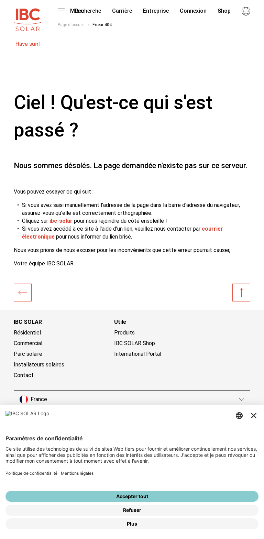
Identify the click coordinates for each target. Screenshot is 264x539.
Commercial (28, 343)
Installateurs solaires (39, 364)
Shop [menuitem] (224, 11)
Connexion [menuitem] (193, 11)
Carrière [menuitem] (122, 11)
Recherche (87, 11)
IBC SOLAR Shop (134, 343)
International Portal (137, 354)
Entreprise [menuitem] (156, 11)
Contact (24, 375)
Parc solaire (28, 354)
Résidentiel (27, 332)
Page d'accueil (71, 24)
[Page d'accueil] (23, 292)
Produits (124, 332)
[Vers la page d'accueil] (27, 17)
